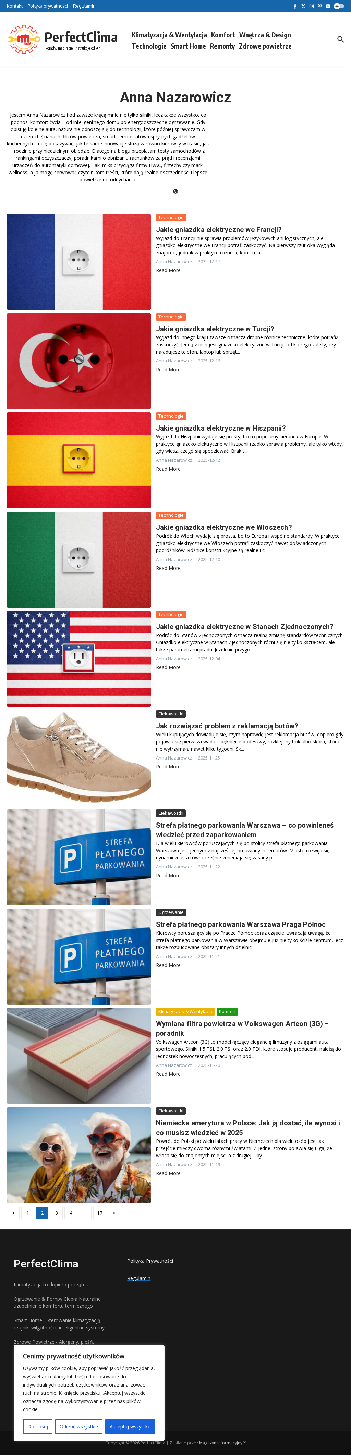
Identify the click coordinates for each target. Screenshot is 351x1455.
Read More (168, 270)
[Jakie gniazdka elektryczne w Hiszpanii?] (79, 460)
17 (99, 1213)
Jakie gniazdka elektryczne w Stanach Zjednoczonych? (245, 627)
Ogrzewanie (171, 912)
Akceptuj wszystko (130, 1426)
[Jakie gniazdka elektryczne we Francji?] (79, 262)
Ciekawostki (170, 714)
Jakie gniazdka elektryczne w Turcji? (215, 329)
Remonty (222, 46)
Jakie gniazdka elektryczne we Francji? (219, 230)
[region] (89, 1393)
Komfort (223, 34)
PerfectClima (81, 36)
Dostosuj (37, 1426)
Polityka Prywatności (150, 1261)
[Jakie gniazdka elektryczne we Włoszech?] (79, 560)
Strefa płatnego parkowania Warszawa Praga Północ (241, 924)
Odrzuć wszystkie (79, 1426)
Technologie (149, 46)
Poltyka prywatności (48, 6)
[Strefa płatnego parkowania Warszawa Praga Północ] (79, 957)
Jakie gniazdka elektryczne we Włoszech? (224, 527)
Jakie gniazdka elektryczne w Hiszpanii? (221, 428)
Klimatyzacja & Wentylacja (169, 34)
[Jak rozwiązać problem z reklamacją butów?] (79, 758)
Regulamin (84, 6)
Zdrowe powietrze (265, 46)
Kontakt (15, 6)
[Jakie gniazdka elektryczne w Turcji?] (79, 361)
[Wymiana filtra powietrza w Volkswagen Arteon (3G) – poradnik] (79, 1056)
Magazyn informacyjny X (222, 1443)
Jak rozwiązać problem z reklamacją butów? (227, 726)
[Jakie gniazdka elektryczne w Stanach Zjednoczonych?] (79, 659)
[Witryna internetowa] (175, 192)
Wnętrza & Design (265, 34)
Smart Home (188, 46)
